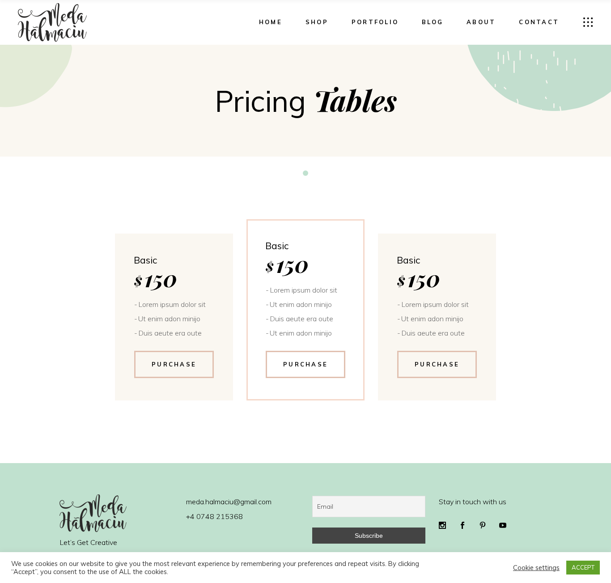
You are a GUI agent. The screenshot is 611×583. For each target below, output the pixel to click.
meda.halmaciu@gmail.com (229, 501)
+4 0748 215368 (214, 516)
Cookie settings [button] (536, 568)
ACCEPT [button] (583, 567)
